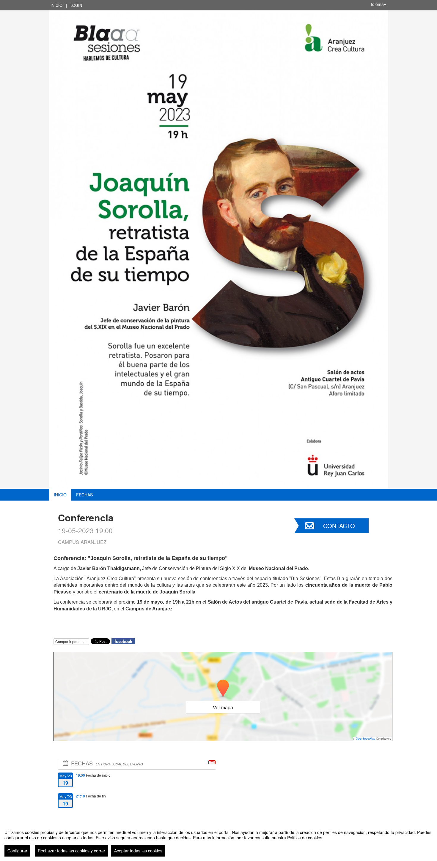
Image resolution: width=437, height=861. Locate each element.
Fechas (84, 495)
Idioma (377, 4)
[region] (218, 841)
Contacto (339, 525)
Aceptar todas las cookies (138, 851)
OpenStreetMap (365, 738)
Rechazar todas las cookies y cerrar (71, 851)
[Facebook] (123, 640)
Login (76, 5)
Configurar (17, 851)
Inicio (56, 5)
